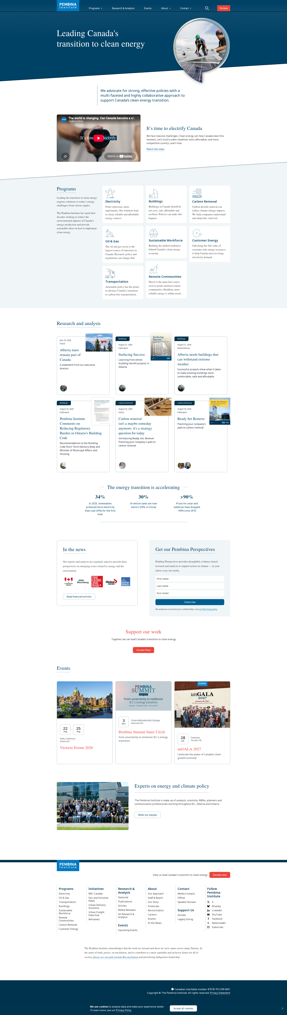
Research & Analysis (123, 8)
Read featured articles (79, 596)
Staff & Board (155, 897)
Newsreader (219, 922)
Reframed (93, 919)
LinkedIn (217, 910)
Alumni (152, 918)
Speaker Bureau (187, 902)
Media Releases (127, 910)
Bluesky (216, 906)
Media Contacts (186, 893)
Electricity (64, 893)
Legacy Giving (185, 919)
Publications (125, 901)
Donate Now (143, 650)
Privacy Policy (123, 1010)
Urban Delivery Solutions (97, 906)
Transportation (67, 902)
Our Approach (156, 893)
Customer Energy (68, 929)
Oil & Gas (64, 897)
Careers (152, 914)
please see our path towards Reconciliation (115, 957)
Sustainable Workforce (65, 912)
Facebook (217, 918)
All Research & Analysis (126, 915)
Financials (153, 906)
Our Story (153, 902)
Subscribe (217, 927)
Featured (123, 897)
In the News (155, 923)
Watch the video (155, 149)
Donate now (220, 875)
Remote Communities (66, 919)
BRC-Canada (95, 893)
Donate (224, 8)
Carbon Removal (68, 924)
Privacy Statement (220, 992)
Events (148, 8)
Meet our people (147, 814)
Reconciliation (156, 910)
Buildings (64, 906)
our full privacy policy (208, 609)
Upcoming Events (128, 930)
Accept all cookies (183, 1008)
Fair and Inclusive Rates (98, 899)
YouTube (217, 914)
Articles (122, 905)
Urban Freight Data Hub (96, 914)
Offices (181, 897)
